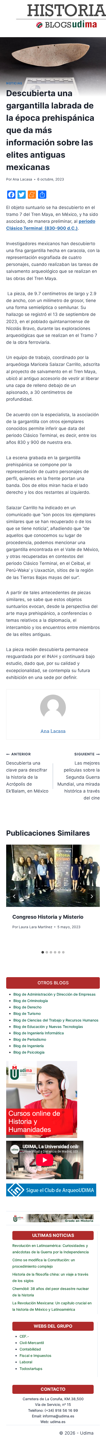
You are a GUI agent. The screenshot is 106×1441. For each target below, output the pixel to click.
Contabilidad (30, 1349)
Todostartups (31, 1368)
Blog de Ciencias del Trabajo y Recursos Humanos (56, 1020)
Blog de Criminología (30, 1000)
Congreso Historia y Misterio (47, 917)
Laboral (26, 1362)
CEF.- (24, 1336)
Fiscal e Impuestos (35, 1355)
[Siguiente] (91, 896)
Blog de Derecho (27, 1007)
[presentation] (53, 876)
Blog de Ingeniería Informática (38, 1033)
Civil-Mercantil (32, 1342)
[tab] (42, 952)
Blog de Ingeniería (28, 1046)
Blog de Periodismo (29, 1039)
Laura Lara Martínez (35, 927)
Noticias (14, 83)
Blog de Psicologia (29, 1052)
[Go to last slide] (14, 896)
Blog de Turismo (27, 1013)
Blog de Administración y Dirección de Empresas (54, 994)
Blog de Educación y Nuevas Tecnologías (48, 1026)
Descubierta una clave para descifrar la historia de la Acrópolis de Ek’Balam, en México (27, 772)
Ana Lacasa (22, 179)
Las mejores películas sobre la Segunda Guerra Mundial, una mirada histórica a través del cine (78, 776)
